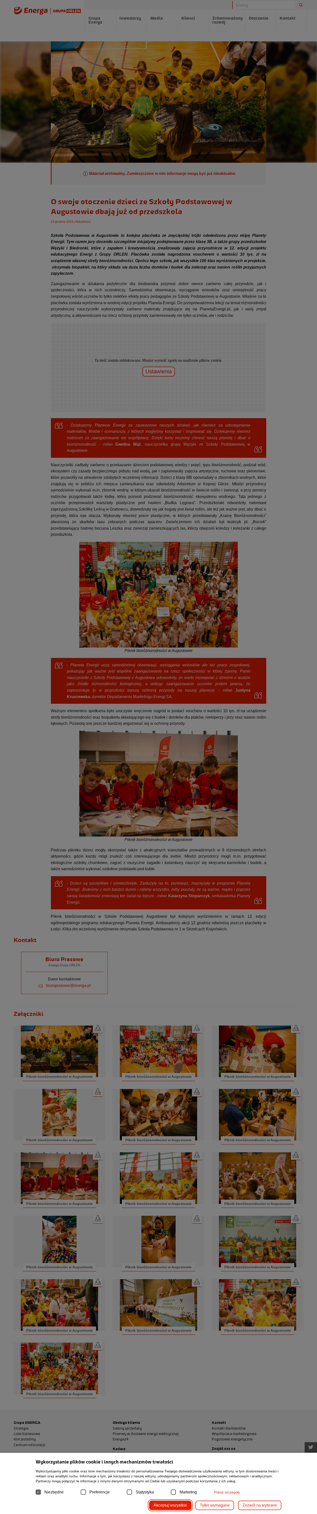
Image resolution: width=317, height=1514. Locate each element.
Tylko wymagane (215, 1505)
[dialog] (158, 757)
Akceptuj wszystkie (170, 1505)
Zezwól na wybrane (259, 1505)
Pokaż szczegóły (227, 1492)
